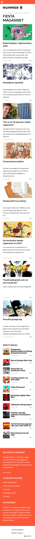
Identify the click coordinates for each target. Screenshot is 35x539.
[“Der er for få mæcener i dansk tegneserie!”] (17, 118)
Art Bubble (6, 496)
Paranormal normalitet (13, 161)
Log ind (27, 536)
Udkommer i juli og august (21, 404)
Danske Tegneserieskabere (11, 486)
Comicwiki (6, 489)
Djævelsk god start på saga (19, 434)
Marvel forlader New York (21, 360)
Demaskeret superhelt (13, 82)
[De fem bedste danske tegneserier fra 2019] (17, 237)
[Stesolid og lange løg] (17, 316)
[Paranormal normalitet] (17, 158)
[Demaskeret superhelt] (17, 79)
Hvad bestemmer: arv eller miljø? (19, 378)
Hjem (4, 13)
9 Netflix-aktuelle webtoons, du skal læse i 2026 (21, 414)
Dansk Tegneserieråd (10, 482)
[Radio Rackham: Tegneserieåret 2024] (17, 40)
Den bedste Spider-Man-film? (21, 396)
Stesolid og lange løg (12, 319)
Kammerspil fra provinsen (14, 201)
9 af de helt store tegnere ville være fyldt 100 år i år (21, 424)
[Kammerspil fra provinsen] (17, 197)
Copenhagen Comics (9, 493)
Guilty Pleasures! (18, 387)
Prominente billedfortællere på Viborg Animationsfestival (21, 351)
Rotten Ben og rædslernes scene (18, 369)
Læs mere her (7, 472)
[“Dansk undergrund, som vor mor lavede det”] (17, 276)
